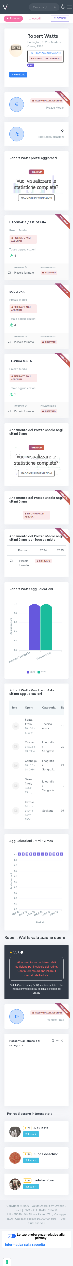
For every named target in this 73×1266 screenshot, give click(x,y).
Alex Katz (40, 1128)
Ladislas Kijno (43, 1180)
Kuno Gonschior (45, 1154)
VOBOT (61, 18)
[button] (62, 7)
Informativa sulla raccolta (25, 1244)
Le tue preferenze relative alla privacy (40, 1236)
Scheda (29, 1134)
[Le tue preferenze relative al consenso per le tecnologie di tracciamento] (7, 1262)
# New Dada (18, 74)
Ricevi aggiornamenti (47, 53)
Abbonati (14, 18)
